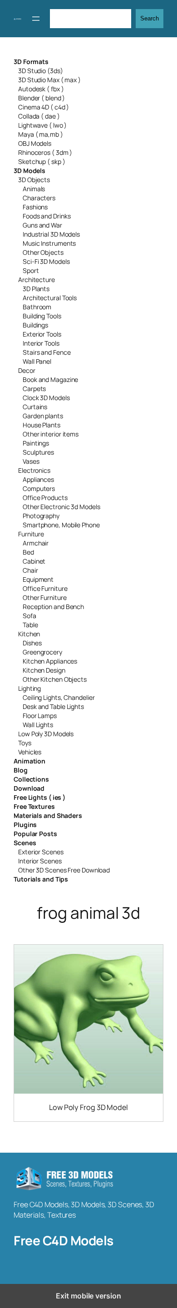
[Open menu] (35, 18)
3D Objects (34, 179)
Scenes (25, 842)
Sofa (29, 615)
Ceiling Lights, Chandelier (58, 697)
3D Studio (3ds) (40, 70)
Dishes (32, 643)
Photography (41, 515)
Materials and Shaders (48, 815)
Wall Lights (38, 724)
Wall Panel (37, 361)
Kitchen (29, 633)
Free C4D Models (63, 1240)
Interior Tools (41, 343)
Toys (24, 742)
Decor (26, 370)
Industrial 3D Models (51, 234)
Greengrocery (42, 652)
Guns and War (42, 225)
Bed (28, 552)
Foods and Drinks (46, 216)
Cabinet (34, 561)
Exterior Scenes (41, 851)
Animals (34, 188)
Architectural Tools (50, 297)
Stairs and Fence (46, 352)
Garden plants (43, 415)
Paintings (36, 443)
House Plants (41, 425)
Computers (39, 488)
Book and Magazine (50, 379)
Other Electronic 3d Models (61, 506)
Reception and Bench (53, 606)
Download (29, 788)
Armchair (36, 543)
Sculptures (38, 452)
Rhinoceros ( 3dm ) (45, 152)
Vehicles (29, 752)
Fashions (35, 207)
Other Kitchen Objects (55, 679)
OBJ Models (34, 143)
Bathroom (37, 306)
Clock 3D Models (46, 397)
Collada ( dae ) (39, 116)
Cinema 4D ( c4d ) (43, 107)
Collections (31, 779)
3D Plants (36, 288)
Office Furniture (45, 588)
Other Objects (43, 252)
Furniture (31, 534)
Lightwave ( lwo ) (42, 125)
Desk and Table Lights (53, 706)
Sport (31, 270)
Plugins (25, 824)
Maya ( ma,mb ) (40, 134)
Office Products (45, 497)
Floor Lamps (40, 715)
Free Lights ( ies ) (39, 797)
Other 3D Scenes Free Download (64, 870)
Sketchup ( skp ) (41, 161)
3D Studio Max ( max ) (49, 79)
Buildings (35, 325)
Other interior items (51, 434)
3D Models (29, 170)
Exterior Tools (42, 334)
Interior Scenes (40, 861)
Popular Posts (35, 833)
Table (30, 624)
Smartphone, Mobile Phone (61, 524)
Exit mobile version (88, 1295)
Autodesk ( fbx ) (41, 88)
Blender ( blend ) (41, 98)
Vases (31, 461)
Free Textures (34, 806)
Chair (30, 570)
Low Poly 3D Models (46, 733)
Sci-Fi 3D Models (46, 261)
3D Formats (31, 61)
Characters (39, 197)
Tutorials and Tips (41, 879)
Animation (29, 761)
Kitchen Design (44, 670)
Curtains (35, 406)
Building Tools (42, 316)
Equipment (38, 579)
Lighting (29, 688)
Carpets (34, 388)
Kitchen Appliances (50, 661)
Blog (21, 770)
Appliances (38, 479)
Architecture (36, 279)
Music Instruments (49, 243)
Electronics (34, 470)
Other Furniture (45, 597)
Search (149, 18)
